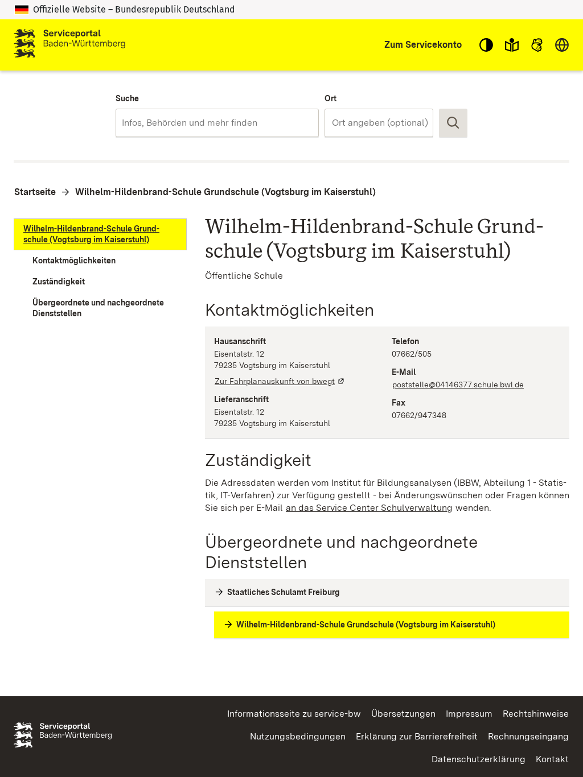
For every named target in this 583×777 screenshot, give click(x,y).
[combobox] (217, 123)
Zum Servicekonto (423, 44)
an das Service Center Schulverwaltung (369, 507)
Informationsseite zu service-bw (294, 713)
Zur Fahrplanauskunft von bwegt (280, 381)
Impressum (469, 713)
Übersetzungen (403, 713)
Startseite (35, 192)
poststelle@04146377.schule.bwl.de (458, 384)
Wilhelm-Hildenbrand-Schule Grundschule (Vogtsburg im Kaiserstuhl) (225, 192)
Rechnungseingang (528, 736)
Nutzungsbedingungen (298, 736)
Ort (330, 98)
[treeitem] (100, 234)
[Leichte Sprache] (511, 44)
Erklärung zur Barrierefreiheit (417, 736)
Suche (127, 98)
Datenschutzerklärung (478, 759)
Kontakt (552, 759)
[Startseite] (69, 45)
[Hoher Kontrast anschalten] (486, 44)
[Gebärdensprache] (536, 44)
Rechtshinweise (536, 713)
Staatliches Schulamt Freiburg (283, 592)
